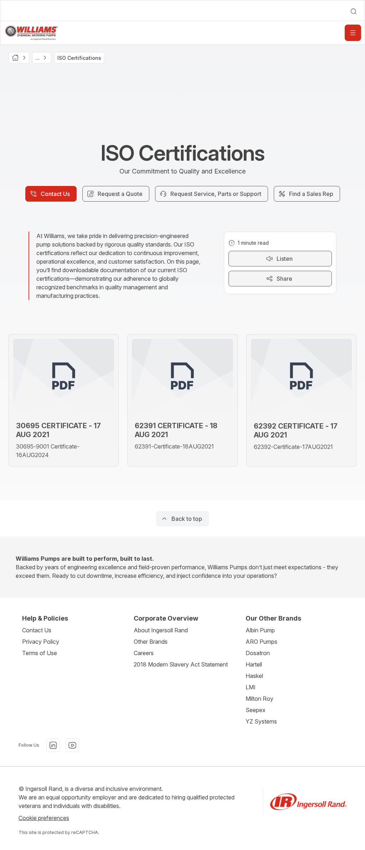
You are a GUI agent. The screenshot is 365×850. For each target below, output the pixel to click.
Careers (144, 653)
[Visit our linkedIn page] (53, 745)
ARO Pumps (261, 641)
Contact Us (36, 630)
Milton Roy (259, 698)
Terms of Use (39, 653)
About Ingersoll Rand (161, 630)
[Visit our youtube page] (72, 745)
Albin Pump (260, 630)
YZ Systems (261, 721)
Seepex (256, 710)
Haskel (254, 675)
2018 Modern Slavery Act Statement (181, 664)
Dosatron (258, 653)
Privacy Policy (40, 641)
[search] (353, 11)
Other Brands (151, 641)
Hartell (254, 664)
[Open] (353, 33)
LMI (251, 687)
